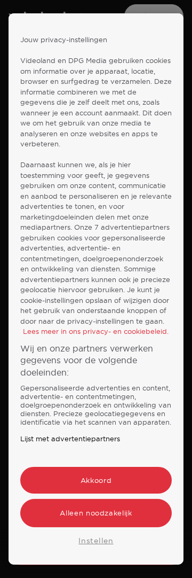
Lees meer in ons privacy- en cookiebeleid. (96, 331)
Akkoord (96, 480)
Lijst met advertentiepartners (70, 438)
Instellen (95, 540)
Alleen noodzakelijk (96, 513)
